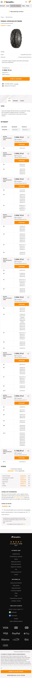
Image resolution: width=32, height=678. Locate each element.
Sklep (27, 6)
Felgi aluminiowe (16, 588)
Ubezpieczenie (16, 554)
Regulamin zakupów (16, 566)
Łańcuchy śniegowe (16, 6)
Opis (9, 100)
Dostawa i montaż (16, 601)
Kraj (16, 569)
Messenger (14, 615)
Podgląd (22, 144)
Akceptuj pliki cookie (16, 671)
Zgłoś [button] (4, 522)
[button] (7, 521)
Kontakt (16, 618)
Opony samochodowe (16, 583)
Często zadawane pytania (16, 621)
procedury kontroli (19, 497)
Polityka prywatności (16, 572)
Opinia (22, 100)
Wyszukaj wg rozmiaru (16, 11)
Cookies (16, 574)
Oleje (23, 6)
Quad (7, 6)
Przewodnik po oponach (16, 556)
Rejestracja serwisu (16, 561)
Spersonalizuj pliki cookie (16, 675)
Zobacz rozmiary (16, 79)
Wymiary (15, 100)
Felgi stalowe (16, 585)
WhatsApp (14, 612)
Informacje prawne (16, 564)
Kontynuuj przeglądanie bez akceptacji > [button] (22, 651)
